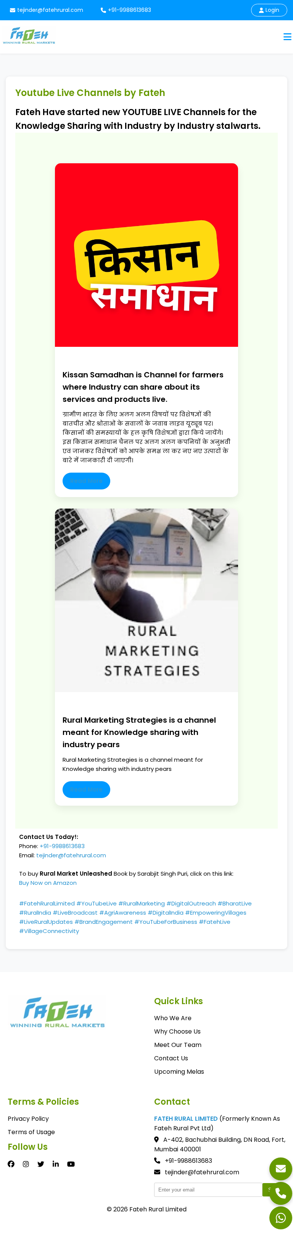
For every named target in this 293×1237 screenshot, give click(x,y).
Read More (86, 481)
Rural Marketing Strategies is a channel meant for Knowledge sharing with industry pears (139, 732)
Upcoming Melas (179, 1071)
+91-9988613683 (129, 10)
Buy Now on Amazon (48, 883)
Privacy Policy (28, 1118)
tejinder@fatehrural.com (50, 10)
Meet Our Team (177, 1044)
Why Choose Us (177, 1031)
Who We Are (173, 1018)
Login (272, 10)
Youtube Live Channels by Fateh (90, 92)
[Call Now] (280, 1193)
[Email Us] (280, 1168)
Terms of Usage (31, 1132)
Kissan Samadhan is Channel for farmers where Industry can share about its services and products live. (143, 387)
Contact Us (171, 1058)
